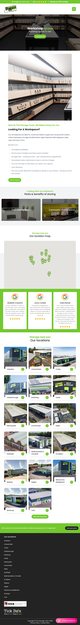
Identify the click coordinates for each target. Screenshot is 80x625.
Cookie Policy (45, 623)
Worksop (7, 594)
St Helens (7, 580)
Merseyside (8, 562)
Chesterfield (8, 544)
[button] (48, 260)
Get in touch (15, 180)
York (5, 597)
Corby (6, 548)
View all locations (40, 516)
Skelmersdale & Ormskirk (12, 576)
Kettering (7, 555)
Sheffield (7, 572)
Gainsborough (9, 551)
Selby (6, 569)
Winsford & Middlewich (12, 590)
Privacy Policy (35, 623)
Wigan (6, 587)
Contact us (40, 36)
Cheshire (7, 541)
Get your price (72, 528)
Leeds (6, 558)
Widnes (6, 583)
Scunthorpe (8, 565)
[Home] (10, 9)
